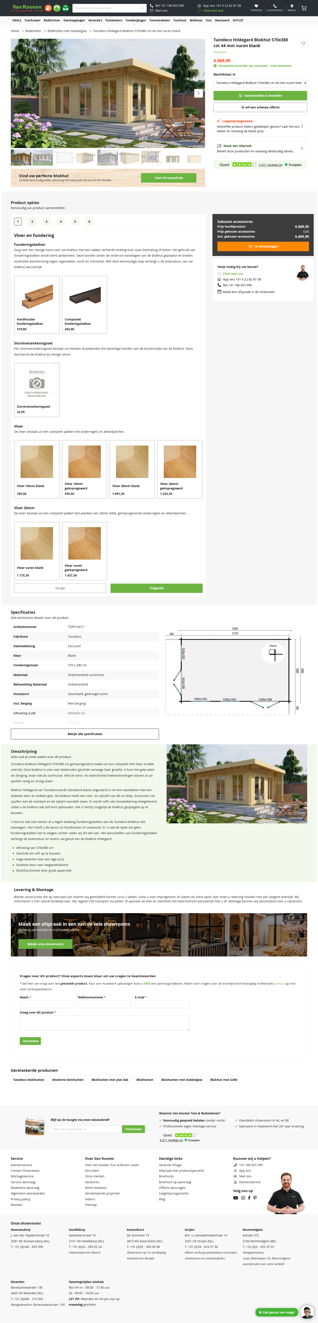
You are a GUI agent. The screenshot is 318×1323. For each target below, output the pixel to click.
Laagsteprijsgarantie (174, 1193)
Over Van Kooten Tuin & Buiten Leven (112, 1165)
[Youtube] (235, 1198)
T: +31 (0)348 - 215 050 (27, 1299)
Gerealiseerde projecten (102, 1193)
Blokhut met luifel (223, 1080)
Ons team (92, 1171)
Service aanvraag (23, 1182)
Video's (90, 1199)
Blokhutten (33, 31)
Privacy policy (20, 1199)
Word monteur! (96, 1188)
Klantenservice (21, 1165)
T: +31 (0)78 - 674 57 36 (201, 1247)
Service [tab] (17, 1158)
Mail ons (245, 1176)
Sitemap (91, 1205)
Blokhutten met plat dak (110, 1080)
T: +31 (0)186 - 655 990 (27, 1247)
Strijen (189, 1230)
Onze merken (94, 1176)
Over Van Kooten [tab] (99, 1158)
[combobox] (109, 8)
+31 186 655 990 (251, 1165)
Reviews (16, 1205)
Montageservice (22, 1176)
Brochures (166, 1176)
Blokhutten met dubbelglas (67, 31)
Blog (162, 1199)
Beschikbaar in (224, 74)
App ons (245, 1171)
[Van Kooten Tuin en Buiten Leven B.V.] (40, 8)
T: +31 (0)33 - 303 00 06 (143, 1247)
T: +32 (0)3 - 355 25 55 (258, 1247)
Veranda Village (170, 1165)
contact (279, 983)
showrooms (263, 1120)
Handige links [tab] (171, 1158)
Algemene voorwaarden (28, 1193)
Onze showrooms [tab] (26, 1223)
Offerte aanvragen (172, 1188)
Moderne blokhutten (68, 1080)
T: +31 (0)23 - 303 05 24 (85, 1247)
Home (15, 31)
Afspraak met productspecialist (181, 1171)
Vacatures (92, 1182)
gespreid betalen (192, 1120)
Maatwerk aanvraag (25, 1188)
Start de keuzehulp (169, 178)
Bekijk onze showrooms (45, 944)
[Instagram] (243, 1198)
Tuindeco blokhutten (28, 1080)
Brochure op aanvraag (175, 1182)
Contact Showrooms (25, 1171)
